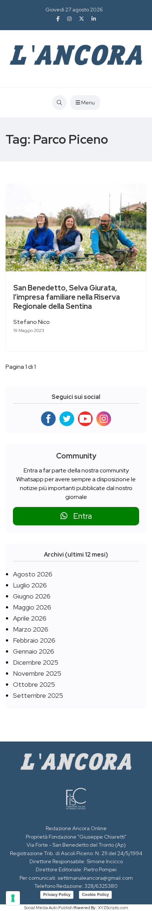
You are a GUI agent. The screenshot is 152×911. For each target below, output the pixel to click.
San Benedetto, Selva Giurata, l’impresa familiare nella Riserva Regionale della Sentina (66, 297)
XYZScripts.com (113, 907)
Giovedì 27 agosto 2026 (74, 9)
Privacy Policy (56, 894)
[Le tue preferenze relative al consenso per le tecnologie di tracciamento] (13, 898)
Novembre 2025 (37, 673)
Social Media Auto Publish (48, 907)
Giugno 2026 (32, 596)
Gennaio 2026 (33, 651)
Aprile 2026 (29, 618)
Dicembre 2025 (35, 662)
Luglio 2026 (30, 585)
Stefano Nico (31, 322)
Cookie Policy (95, 894)
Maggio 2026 (32, 607)
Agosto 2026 (32, 574)
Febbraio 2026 (34, 640)
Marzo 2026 (30, 629)
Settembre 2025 (38, 695)
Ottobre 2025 (34, 684)
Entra (80, 516)
